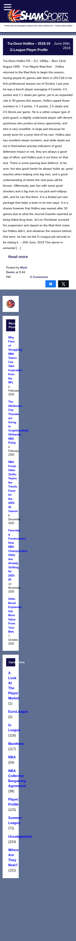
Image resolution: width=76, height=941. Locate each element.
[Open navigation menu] (8, 7)
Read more (18, 257)
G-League (10, 727)
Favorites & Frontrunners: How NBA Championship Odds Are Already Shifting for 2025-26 (10, 555)
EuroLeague (10, 711)
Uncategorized (10, 836)
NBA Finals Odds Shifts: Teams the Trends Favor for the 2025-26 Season (10, 486)
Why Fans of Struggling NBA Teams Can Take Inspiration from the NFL (10, 360)
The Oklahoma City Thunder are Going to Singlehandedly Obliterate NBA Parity (10, 422)
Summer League (10, 820)
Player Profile (10, 802)
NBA (10, 757)
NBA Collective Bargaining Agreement (10, 778)
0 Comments (39, 277)
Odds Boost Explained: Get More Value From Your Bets (10, 615)
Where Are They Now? (10, 857)
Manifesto (10, 744)
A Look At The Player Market (10, 685)
